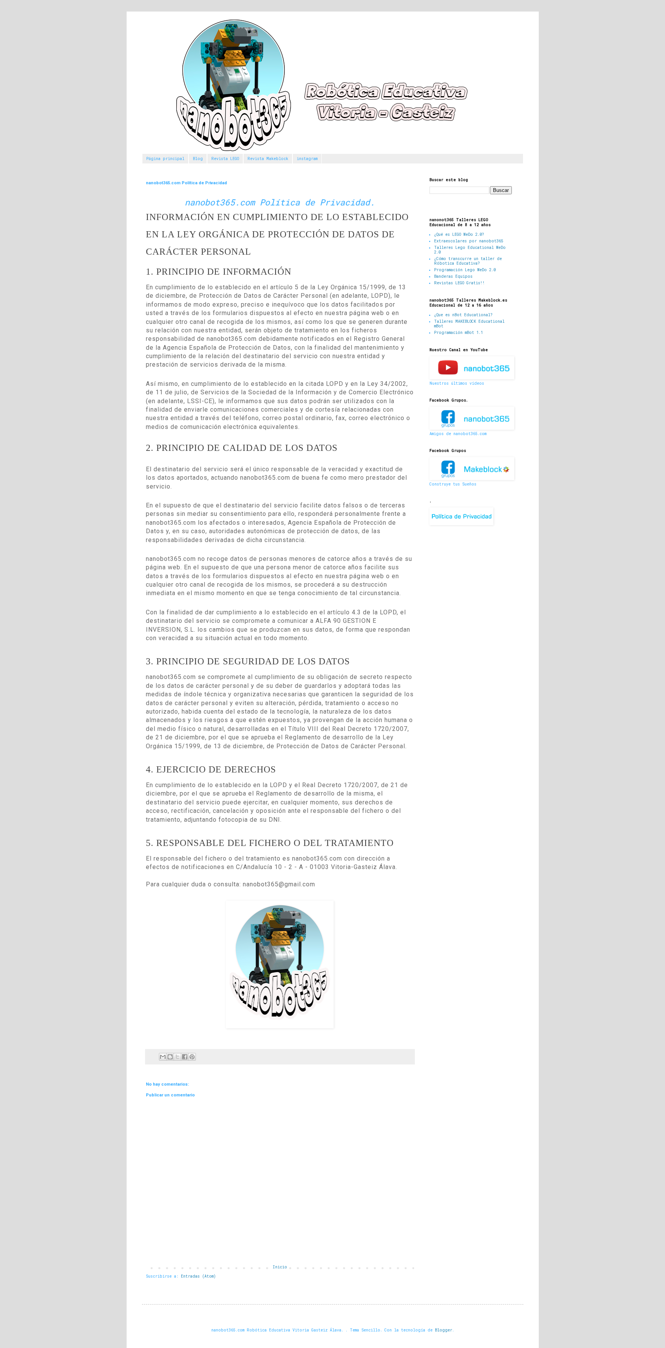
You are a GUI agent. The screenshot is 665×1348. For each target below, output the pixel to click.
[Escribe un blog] (170, 1057)
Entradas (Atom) (198, 1276)
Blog (198, 158)
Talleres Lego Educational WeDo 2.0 (470, 250)
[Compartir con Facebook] (185, 1057)
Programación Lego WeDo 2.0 (465, 269)
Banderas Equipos (453, 276)
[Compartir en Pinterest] (192, 1057)
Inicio (280, 1267)
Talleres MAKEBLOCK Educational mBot (469, 324)
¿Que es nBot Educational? (463, 314)
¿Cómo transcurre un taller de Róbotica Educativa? (468, 261)
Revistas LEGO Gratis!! (459, 282)
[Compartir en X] (177, 1057)
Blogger (443, 1330)
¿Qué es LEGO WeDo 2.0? (459, 234)
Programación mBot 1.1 (458, 332)
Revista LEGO (225, 158)
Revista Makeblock (267, 158)
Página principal (165, 158)
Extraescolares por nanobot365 (468, 241)
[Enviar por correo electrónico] (163, 1057)
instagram (307, 158)
